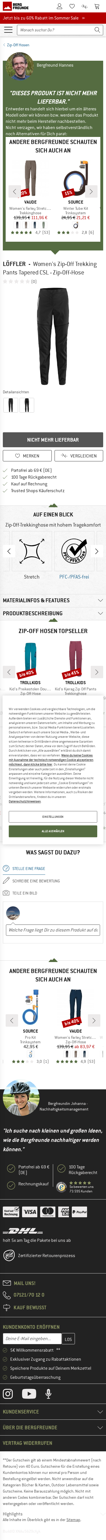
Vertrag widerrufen (27, 1443)
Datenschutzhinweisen (25, 801)
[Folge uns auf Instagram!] (12, 1395)
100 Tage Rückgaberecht (34, 477)
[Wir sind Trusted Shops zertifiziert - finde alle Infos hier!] (61, 1187)
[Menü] (8, 29)
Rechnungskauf (33, 1184)
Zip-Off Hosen (18, 44)
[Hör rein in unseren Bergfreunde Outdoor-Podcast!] (53, 1395)
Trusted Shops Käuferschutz (38, 491)
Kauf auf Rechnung (29, 484)
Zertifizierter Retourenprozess (46, 1255)
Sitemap (73, 1519)
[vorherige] (14, 191)
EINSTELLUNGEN (52, 817)
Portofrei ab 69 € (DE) (31, 470)
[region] (53, 769)
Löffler (14, 264)
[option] (53, 336)
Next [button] (97, 551)
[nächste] (91, 191)
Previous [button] (9, 551)
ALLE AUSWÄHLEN (53, 831)
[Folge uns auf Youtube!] (33, 1395)
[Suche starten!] (97, 30)
